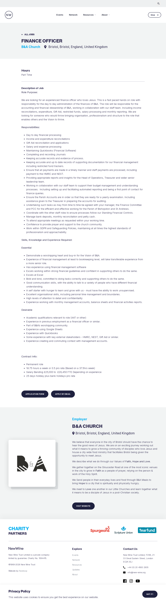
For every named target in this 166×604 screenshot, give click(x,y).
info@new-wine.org (136, 572)
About (105, 15)
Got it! (149, 594)
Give (153, 15)
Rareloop (23, 571)
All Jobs (29, 34)
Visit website (83, 506)
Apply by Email (63, 394)
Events (59, 15)
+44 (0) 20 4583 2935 (137, 567)
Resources (88, 15)
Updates (76, 569)
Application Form (35, 394)
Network (73, 15)
